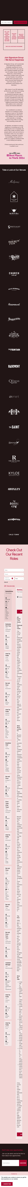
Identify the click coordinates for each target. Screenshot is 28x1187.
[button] (14, 181)
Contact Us (14, 1173)
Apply (22, 611)
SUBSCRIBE (23, 1163)
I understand (7, 1184)
